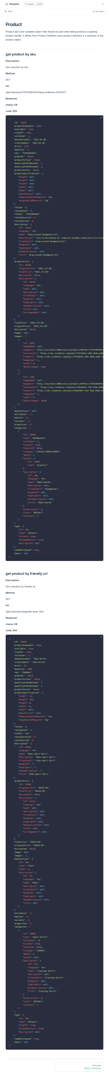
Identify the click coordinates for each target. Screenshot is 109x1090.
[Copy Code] (99, 120)
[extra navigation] (103, 4)
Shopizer (14, 4)
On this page (98, 11)
